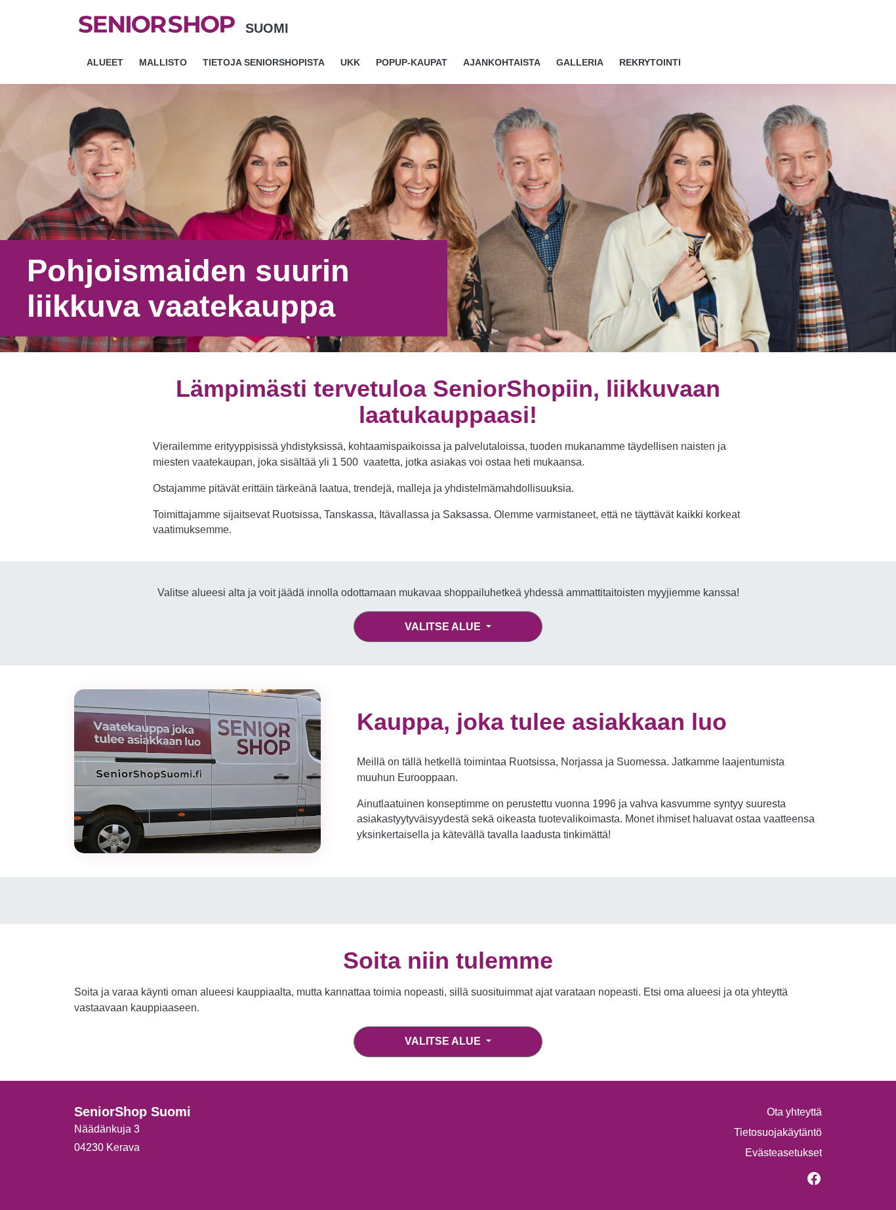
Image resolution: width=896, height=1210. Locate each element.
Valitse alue (444, 626)
